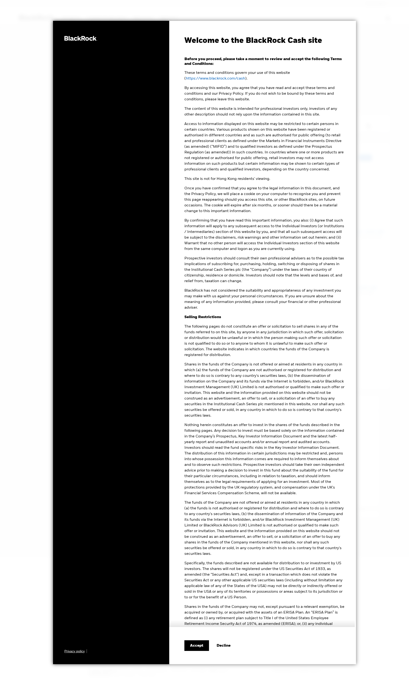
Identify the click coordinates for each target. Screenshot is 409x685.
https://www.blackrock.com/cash (215, 78)
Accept (196, 646)
